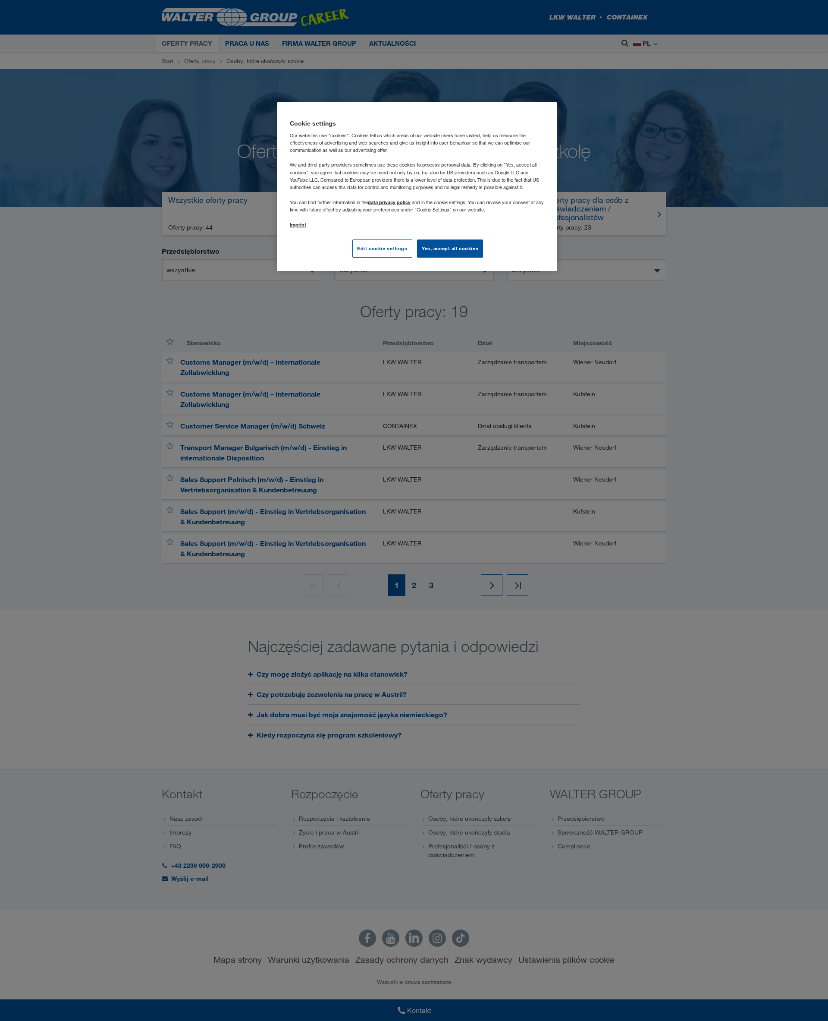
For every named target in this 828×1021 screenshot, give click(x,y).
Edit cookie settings (382, 248)
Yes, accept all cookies (450, 248)
